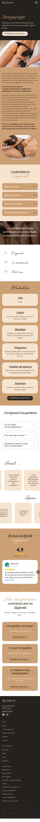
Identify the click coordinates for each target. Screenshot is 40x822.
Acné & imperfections (8, 797)
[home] (8, 2)
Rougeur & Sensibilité (8, 790)
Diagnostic (5, 761)
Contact (4, 740)
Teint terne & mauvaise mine (11, 787)
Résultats (5, 736)
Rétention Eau (6, 770)
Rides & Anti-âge (7, 794)
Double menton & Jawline (10, 801)
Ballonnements (7, 773)
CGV (3, 811)
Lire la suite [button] (9, 580)
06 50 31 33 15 (7, 711)
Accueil (4, 725)
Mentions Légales (7, 808)
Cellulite (4, 783)
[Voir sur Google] (7, 565)
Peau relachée (6, 777)
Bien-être (5, 750)
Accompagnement (8, 729)
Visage (4, 753)
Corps (4, 757)
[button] (36, 2)
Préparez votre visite (8, 733)
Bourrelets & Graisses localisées (11, 780)
